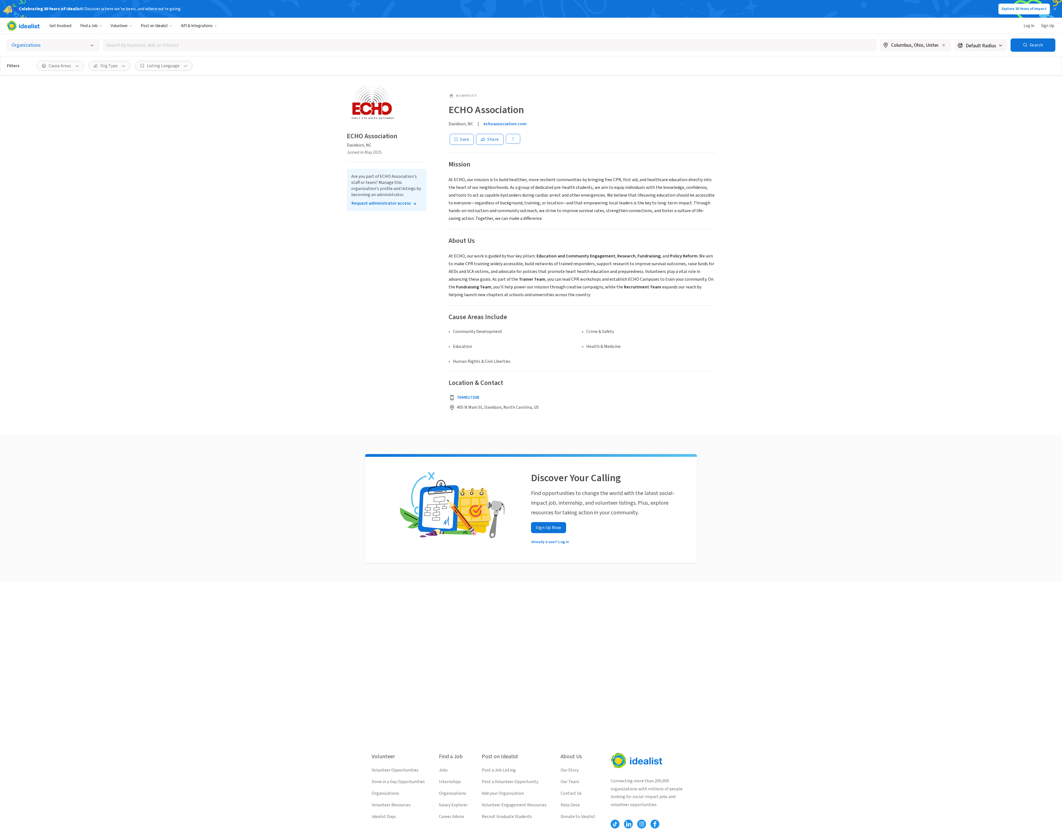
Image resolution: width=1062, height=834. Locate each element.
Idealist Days (384, 817)
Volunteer (119, 26)
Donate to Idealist (578, 817)
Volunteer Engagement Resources (514, 805)
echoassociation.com (505, 124)
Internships (450, 782)
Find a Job (89, 26)
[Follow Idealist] (615, 824)
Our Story (570, 770)
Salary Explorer (453, 805)
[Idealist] (23, 26)
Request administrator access (381, 203)
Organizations (385, 793)
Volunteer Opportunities (395, 770)
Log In (1029, 26)
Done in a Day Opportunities (398, 782)
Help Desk (570, 805)
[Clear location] (944, 45)
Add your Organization (503, 793)
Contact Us (571, 793)
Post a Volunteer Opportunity (510, 782)
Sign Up (1047, 26)
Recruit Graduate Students (507, 817)
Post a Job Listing (499, 770)
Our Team (570, 782)
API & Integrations (197, 26)
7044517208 (468, 397)
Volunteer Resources (391, 805)
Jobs (443, 770)
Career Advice (451, 817)
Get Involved (60, 26)
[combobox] (489, 45)
